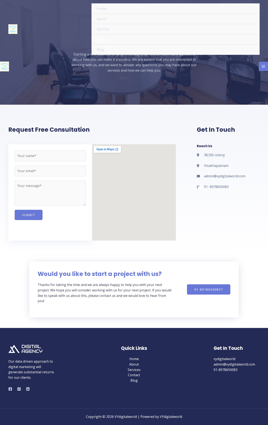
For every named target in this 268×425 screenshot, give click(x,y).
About (134, 364)
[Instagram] (19, 389)
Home (134, 359)
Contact (134, 375)
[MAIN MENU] (263, 66)
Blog (134, 380)
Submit (28, 215)
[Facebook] (10, 389)
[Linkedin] (28, 389)
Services (134, 369)
